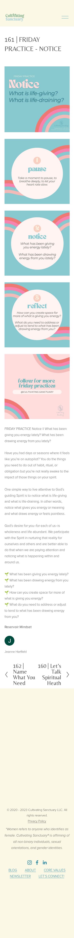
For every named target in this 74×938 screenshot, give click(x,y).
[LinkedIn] (44, 862)
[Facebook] (37, 862)
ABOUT (30, 870)
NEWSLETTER (20, 876)
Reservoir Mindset (18, 627)
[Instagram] (29, 862)
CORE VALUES (55, 870)
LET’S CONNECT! (51, 876)
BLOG (12, 870)
